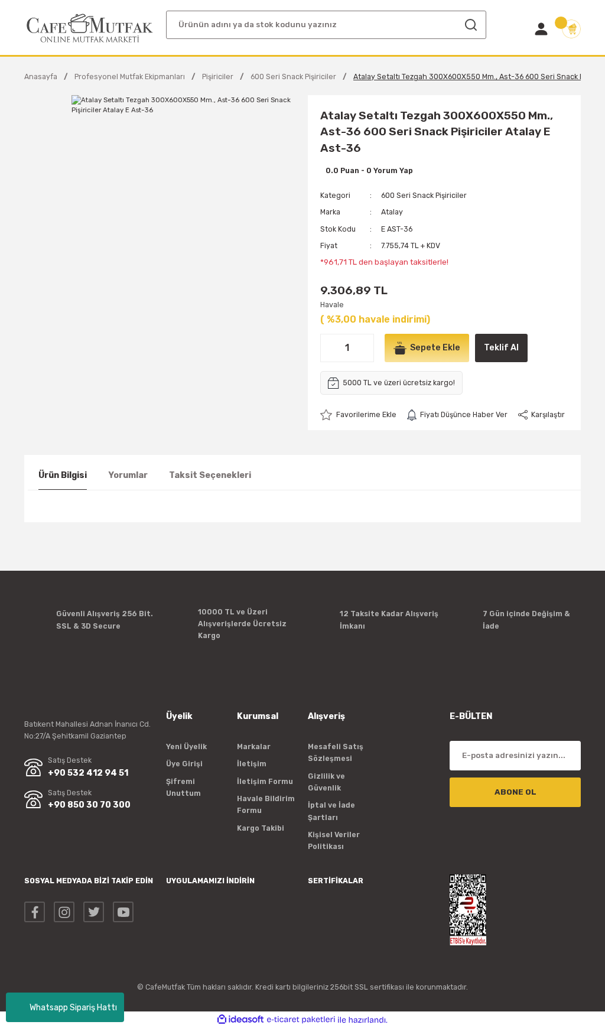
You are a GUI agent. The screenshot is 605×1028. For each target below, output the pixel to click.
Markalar (254, 746)
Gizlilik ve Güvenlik (326, 782)
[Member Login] (541, 29)
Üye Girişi (184, 763)
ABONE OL (515, 792)
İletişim (251, 763)
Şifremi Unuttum (183, 787)
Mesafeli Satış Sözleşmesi (335, 752)
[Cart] (571, 28)
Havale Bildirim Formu (266, 804)
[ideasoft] (240, 1019)
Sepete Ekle (435, 348)
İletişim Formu (265, 781)
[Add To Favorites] (358, 415)
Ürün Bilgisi (62, 475)
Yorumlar (128, 475)
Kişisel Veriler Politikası (334, 840)
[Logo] (89, 28)
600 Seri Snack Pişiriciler (424, 195)
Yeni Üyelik (186, 746)
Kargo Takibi (260, 828)
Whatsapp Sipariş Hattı (73, 1008)
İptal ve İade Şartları (331, 811)
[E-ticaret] (301, 1020)
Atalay (392, 211)
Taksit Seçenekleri (210, 475)
